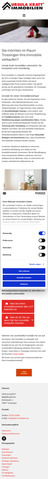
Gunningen (6, 455)
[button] (24, 16)
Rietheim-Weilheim (10, 458)
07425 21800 (17, 354)
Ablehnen (24, 284)
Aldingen (5, 449)
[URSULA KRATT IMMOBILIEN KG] (23, 6)
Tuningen (6, 467)
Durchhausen (7, 452)
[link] (6, 303)
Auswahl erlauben (24, 277)
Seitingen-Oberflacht (10, 461)
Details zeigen (35, 264)
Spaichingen (7, 464)
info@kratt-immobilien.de (18, 418)
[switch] (42, 240)
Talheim (5, 470)
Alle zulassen (24, 271)
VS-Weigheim (7, 473)
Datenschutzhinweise (11, 434)
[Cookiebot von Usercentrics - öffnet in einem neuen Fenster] (35, 193)
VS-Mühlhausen (8, 476)
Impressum (6, 431)
